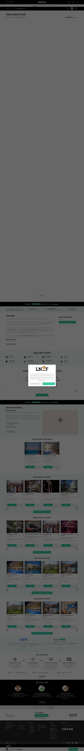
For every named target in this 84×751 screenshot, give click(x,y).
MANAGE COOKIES (35, 383)
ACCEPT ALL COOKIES (49, 383)
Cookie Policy (50, 378)
